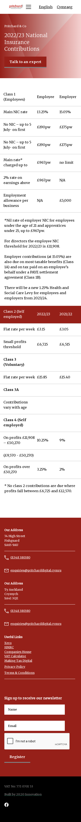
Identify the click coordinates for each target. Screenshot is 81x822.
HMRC (9, 647)
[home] (16, 7)
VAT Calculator (15, 656)
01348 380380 (20, 557)
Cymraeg (64, 7)
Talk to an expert (25, 62)
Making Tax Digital (18, 661)
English (45, 7)
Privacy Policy (14, 667)
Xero (8, 643)
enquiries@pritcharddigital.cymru (35, 570)
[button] (27, 7)
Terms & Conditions (19, 673)
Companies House (17, 652)
